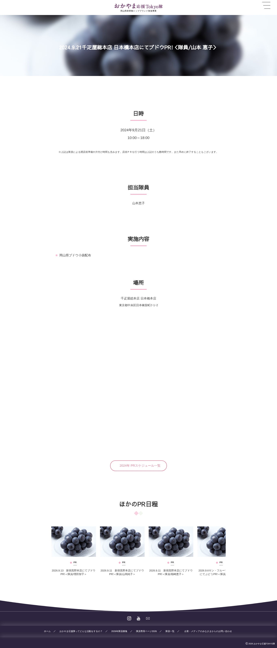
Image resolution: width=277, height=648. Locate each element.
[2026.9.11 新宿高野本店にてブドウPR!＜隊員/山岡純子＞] (122, 541)
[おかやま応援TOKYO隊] (138, 6)
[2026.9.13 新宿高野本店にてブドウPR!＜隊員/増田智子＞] (73, 541)
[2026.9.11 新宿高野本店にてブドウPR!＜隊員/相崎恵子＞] (171, 541)
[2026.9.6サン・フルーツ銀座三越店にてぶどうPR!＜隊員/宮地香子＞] (219, 541)
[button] (138, 465)
